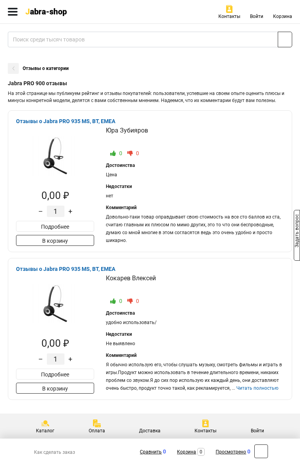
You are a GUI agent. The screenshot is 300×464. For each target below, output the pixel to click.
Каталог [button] (45, 431)
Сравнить (151, 452)
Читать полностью (257, 388)
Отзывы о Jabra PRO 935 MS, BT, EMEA (65, 121)
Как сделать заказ (54, 452)
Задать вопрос (297, 231)
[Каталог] (13, 12)
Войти (256, 16)
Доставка (150, 431)
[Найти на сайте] (285, 39)
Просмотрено (231, 452)
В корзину (55, 241)
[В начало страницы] (261, 451)
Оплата (97, 431)
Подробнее (55, 227)
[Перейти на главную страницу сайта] (58, 11)
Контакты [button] (229, 16)
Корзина (282, 16)
